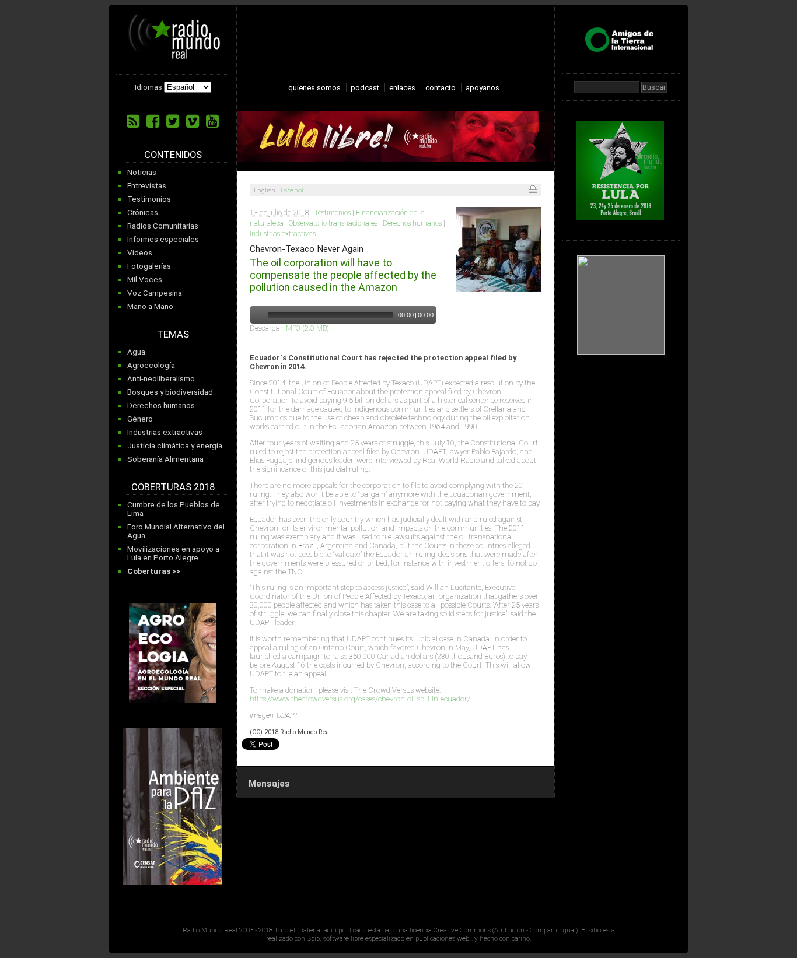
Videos (139, 252)
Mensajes (269, 783)
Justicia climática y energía (174, 445)
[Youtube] (212, 121)
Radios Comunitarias (162, 226)
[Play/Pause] (257, 315)
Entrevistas (146, 185)
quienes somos (314, 87)
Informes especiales (163, 239)
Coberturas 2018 (173, 487)
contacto (440, 87)
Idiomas (148, 87)
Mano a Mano (150, 306)
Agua (136, 352)
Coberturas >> (153, 571)
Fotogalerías (149, 266)
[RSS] (133, 121)
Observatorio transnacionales (333, 223)
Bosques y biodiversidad (170, 392)
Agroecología (151, 365)
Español (292, 190)
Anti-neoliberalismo (161, 378)
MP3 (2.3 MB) (307, 328)
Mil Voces (144, 279)
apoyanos (482, 87)
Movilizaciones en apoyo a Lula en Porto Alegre (173, 553)
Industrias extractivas (164, 432)
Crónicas (142, 212)
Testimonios (149, 199)
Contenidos (173, 154)
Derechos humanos (161, 405)
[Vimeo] (192, 121)
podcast (365, 87)
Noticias (141, 172)
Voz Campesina (154, 293)
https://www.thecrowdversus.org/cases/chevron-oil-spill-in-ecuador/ (360, 698)
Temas (173, 334)
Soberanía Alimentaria (165, 459)
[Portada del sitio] (174, 55)
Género (140, 419)
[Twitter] (173, 121)
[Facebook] (153, 121)
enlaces (402, 87)
